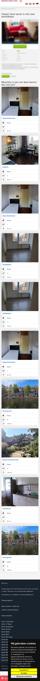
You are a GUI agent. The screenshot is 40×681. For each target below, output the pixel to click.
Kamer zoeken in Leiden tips (10, 606)
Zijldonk (5, 167)
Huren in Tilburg (6, 624)
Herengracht (7, 411)
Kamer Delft (5, 634)
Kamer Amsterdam (7, 627)
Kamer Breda (5, 632)
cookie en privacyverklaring (9, 610)
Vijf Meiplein (6, 264)
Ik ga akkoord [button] (24, 670)
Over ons (4, 666)
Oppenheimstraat (8, 118)
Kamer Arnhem (6, 629)
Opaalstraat (6, 508)
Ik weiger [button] (24, 673)
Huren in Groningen (7, 621)
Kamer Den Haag (6, 637)
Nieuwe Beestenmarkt (10, 460)
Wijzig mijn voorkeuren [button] (24, 676)
